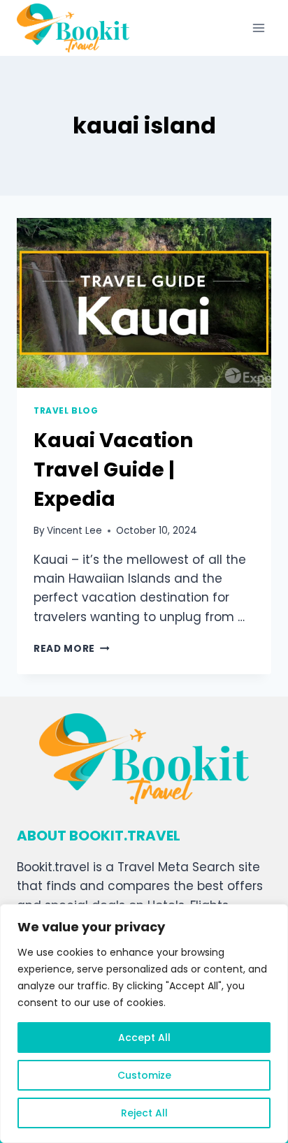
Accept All (144, 1037)
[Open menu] (258, 27)
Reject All (144, 1113)
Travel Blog (66, 410)
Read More (72, 648)
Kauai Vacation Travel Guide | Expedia (113, 470)
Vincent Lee (74, 530)
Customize (144, 1075)
